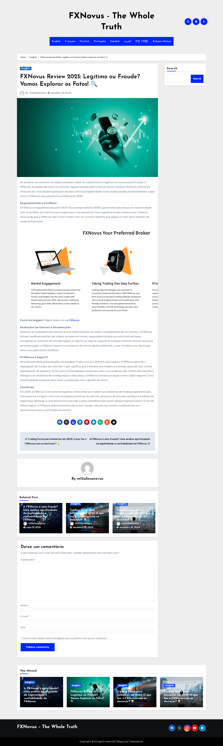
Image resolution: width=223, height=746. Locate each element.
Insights (25, 68)
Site (23, 627)
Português (100, 41)
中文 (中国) (141, 41)
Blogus (121, 741)
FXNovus (74, 320)
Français (70, 41)
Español (115, 41)
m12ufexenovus (37, 93)
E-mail (25, 616)
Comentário (28, 559)
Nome (25, 605)
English (56, 41)
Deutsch (84, 41)
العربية (127, 41)
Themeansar (136, 741)
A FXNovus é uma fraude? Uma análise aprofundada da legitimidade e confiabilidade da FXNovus (40, 513)
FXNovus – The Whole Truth (47, 727)
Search (172, 68)
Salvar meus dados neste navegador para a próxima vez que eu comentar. (65, 638)
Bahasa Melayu (162, 41)
